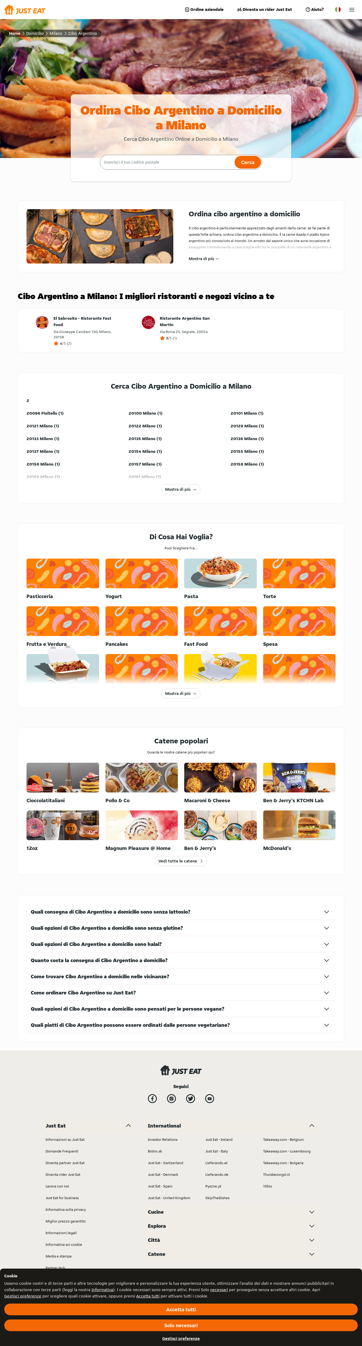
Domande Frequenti (62, 1151)
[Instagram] (171, 1098)
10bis (267, 1186)
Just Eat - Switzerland (165, 1162)
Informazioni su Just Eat (65, 1139)
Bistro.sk (155, 1151)
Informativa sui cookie (64, 1244)
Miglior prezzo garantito (66, 1221)
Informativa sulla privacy (66, 1209)
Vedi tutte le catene (177, 861)
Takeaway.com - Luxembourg (287, 1151)
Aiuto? (317, 9)
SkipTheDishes (217, 1197)
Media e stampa (59, 1256)
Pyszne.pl (213, 1186)
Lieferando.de (216, 1174)
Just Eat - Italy (216, 1151)
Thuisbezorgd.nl (276, 1174)
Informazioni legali (61, 1232)
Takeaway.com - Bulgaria (283, 1162)
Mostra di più (201, 258)
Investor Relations (163, 1139)
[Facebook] (152, 1098)
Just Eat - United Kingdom (169, 1197)
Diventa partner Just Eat (65, 1162)
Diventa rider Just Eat (63, 1174)
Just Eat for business (62, 1197)
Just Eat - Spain (160, 1186)
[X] (190, 1098)
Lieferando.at (216, 1162)
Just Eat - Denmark (163, 1174)
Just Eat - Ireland (218, 1139)
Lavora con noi (57, 1186)
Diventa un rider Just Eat (267, 9)
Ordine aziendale (207, 9)
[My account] (352, 10)
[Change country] (338, 9)
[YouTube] (209, 1098)
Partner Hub (55, 1267)
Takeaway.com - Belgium (283, 1139)
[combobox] (166, 162)
